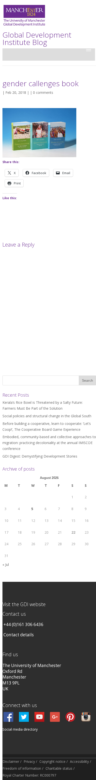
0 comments (43, 92)
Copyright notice (52, 761)
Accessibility (79, 761)
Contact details (18, 635)
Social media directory (20, 729)
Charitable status (59, 768)
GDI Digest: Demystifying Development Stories (39, 456)
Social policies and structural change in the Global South (46, 416)
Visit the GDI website (24, 604)
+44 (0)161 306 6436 (23, 624)
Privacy (29, 761)
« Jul (5, 564)
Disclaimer (10, 761)
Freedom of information (21, 768)
